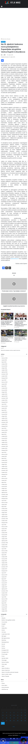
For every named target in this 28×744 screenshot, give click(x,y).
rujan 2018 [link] (4, 548)
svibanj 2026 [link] (4, 364)
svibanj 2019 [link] (4, 532)
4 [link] (6, 712)
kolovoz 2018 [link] (4, 550)
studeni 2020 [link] (4, 496)
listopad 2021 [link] (4, 474)
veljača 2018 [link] (4, 562)
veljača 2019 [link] (4, 538)
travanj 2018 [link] (4, 558)
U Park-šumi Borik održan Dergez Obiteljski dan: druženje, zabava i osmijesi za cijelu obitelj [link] (7, 322)
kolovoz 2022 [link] (4, 454)
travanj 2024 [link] (4, 414)
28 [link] (17, 720)
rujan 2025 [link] (4, 380)
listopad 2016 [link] (4, 594)
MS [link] (19, 735)
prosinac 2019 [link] (5, 518)
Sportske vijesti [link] (5, 658)
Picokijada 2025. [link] (5, 650)
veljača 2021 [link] (4, 490)
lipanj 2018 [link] (4, 554)
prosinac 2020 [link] (5, 494)
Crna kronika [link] (4, 622)
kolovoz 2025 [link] (4, 382)
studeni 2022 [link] (4, 448)
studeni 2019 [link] (4, 520)
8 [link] (21, 712)
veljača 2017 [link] (4, 586)
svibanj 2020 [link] (4, 508)
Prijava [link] (3, 683)
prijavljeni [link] (7, 350)
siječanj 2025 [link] (4, 396)
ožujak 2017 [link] (4, 584)
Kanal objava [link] (4, 685)
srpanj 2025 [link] (4, 384)
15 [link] (21, 715)
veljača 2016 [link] (4, 610)
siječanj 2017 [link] (4, 588)
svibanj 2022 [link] (4, 460)
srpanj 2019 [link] (4, 528)
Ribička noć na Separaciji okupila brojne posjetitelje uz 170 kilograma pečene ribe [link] (7, 339)
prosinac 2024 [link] (5, 398)
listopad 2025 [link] (4, 378)
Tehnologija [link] (4, 660)
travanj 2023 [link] (4, 438)
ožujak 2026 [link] (4, 368)
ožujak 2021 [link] (4, 488)
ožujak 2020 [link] (4, 512)
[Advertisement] (14, 23)
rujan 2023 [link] (4, 428)
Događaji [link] (3, 624)
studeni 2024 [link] (4, 400)
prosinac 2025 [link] (5, 374)
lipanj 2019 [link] (4, 530)
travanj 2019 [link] (4, 534)
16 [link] (25, 715)
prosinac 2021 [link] (5, 470)
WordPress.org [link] (5, 689)
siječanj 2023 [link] (4, 444)
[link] (1, 6)
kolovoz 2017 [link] (4, 574)
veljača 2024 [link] (4, 418)
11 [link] (6, 715)
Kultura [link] (3, 630)
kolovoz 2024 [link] (4, 406)
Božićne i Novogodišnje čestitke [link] (8, 620)
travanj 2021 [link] (4, 486)
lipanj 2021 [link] (4, 482)
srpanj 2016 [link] (4, 600)
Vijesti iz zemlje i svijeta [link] (7, 674)
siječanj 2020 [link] (4, 516)
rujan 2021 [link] (4, 476)
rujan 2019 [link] (4, 524)
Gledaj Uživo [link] (4, 628)
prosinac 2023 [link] (5, 422)
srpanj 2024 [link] (4, 408)
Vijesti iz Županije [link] (5, 676)
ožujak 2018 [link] (4, 560)
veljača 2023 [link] (4, 442)
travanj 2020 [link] (4, 510)
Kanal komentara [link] (5, 687)
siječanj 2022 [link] (4, 468)
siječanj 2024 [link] (4, 420)
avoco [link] (3, 54)
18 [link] (6, 717)
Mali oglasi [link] (4, 636)
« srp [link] (14, 726)
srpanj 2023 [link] (4, 432)
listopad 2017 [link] (4, 570)
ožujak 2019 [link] (4, 536)
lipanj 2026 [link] (4, 362)
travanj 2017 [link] (4, 582)
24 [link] (2, 720)
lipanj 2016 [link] (4, 602)
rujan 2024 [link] (4, 404)
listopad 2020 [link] (4, 498)
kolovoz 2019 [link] (4, 526)
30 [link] (25, 720)
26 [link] (10, 720)
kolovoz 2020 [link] (4, 502)
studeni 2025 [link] (4, 376)
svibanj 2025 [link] (4, 388)
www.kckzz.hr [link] (15, 258)
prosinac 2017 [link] (5, 566)
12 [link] (10, 715)
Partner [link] (3, 646)
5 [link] (10, 712)
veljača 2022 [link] (4, 466)
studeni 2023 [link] (4, 424)
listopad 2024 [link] (4, 402)
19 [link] (10, 717)
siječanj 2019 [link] (4, 540)
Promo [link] (3, 656)
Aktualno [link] (3, 618)
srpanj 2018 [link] (4, 552)
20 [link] (14, 717)
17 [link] (2, 717)
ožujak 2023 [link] (4, 440)
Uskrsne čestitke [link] (5, 662)
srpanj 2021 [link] (4, 480)
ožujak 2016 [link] (4, 608)
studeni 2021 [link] (4, 472)
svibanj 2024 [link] (4, 412)
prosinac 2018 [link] (5, 542)
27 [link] (13, 720)
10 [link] (2, 715)
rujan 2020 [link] (4, 500)
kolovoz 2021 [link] (4, 478)
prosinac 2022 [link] (5, 446)
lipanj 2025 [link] (4, 386)
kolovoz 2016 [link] (4, 598)
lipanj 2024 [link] (4, 410)
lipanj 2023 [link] (4, 434)
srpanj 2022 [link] (4, 456)
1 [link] (21, 710)
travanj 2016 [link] (4, 606)
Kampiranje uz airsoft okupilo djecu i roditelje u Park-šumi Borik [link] (21, 339)
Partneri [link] (3, 648)
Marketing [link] (4, 640)
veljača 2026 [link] (4, 370)
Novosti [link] (8, 39)
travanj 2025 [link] (4, 390)
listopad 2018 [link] (4, 546)
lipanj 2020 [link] (4, 506)
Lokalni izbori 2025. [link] (6, 634)
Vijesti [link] (3, 666)
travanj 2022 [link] (4, 462)
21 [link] (17, 717)
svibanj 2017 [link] (4, 580)
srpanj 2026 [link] (4, 360)
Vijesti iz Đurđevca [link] (6, 668)
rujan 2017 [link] (4, 572)
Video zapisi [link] (4, 664)
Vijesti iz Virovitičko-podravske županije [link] (10, 672)
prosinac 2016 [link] (5, 590)
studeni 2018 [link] (4, 544)
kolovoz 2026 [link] (4, 358)
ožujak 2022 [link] (4, 464)
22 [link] (21, 717)
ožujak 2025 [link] (4, 392)
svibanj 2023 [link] (4, 436)
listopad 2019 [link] (4, 522)
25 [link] (6, 720)
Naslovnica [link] (4, 39)
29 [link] (21, 720)
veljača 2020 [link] (4, 514)
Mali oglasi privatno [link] (6, 638)
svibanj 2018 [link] (4, 556)
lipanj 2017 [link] (4, 578)
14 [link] (17, 715)
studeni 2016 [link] (4, 592)
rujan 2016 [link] (4, 596)
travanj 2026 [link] (4, 366)
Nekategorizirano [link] (5, 642)
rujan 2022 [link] (4, 452)
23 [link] (25, 717)
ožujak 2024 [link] (4, 416)
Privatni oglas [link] (4, 654)
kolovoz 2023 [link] (4, 430)
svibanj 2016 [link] (4, 604)
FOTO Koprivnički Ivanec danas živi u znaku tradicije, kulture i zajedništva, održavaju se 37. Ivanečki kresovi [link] (21, 323)
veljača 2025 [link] (4, 394)
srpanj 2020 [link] (4, 504)
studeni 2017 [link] (4, 568)
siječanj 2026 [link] (4, 372)
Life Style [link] (4, 632)
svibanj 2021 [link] (4, 484)
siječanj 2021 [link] (4, 492)
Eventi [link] (3, 626)
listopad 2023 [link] (4, 426)
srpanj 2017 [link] (4, 576)
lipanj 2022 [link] (4, 458)
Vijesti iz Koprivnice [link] (6, 670)
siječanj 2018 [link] (4, 564)
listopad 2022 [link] (4, 450)
